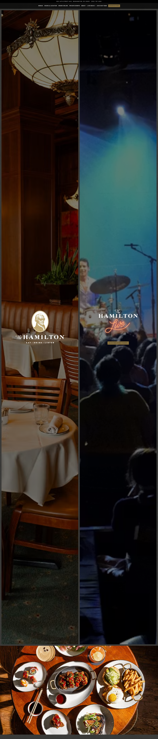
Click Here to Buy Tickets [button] (118, 343)
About (83, 5)
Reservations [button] (114, 5)
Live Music (91, 5)
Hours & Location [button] (50, 5)
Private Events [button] (74, 5)
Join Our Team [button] (102, 5)
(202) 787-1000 (96, 1)
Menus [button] (40, 5)
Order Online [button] (63, 5)
